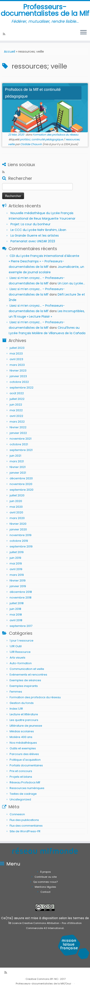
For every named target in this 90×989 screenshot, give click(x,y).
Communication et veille (27, 669)
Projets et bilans (21, 777)
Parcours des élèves (24, 754)
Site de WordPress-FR (25, 831)
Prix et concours (21, 771)
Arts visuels (17, 657)
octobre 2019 (19, 541)
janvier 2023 (18, 376)
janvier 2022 (18, 433)
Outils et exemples (23, 748)
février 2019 (18, 580)
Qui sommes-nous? (45, 882)
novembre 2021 (20, 439)
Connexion (17, 814)
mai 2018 (16, 614)
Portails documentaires (26, 765)
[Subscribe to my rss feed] (5, 34)
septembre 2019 (21, 546)
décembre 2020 (21, 478)
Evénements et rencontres (28, 675)
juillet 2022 (17, 399)
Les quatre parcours (24, 720)
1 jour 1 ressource (21, 640)
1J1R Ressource (20, 652)
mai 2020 (16, 507)
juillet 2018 (17, 603)
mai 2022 (16, 410)
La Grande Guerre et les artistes (34, 235)
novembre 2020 (21, 484)
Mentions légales (45, 887)
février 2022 (18, 427)
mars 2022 (17, 422)
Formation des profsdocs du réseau (55, 134)
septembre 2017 (21, 626)
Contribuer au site (46, 877)
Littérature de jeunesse (26, 726)
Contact (45, 892)
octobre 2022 (19, 382)
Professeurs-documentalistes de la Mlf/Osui (43, 983)
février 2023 (18, 370)
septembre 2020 (21, 490)
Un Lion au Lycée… (71, 283)
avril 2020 (16, 512)
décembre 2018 (21, 592)
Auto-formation (21, 663)
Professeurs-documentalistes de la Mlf (45, 10)
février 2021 (18, 467)
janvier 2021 (18, 473)
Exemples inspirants (24, 686)
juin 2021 (15, 456)
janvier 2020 (18, 529)
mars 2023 (17, 365)
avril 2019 (16, 569)
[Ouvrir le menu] (83, 32)
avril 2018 (16, 620)
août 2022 (17, 393)
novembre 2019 (20, 535)
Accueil (9, 51)
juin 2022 (16, 404)
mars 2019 (17, 575)
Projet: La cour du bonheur (30, 224)
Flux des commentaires (26, 826)
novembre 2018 (20, 597)
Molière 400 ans (21, 737)
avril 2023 (16, 359)
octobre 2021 (19, 444)
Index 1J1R (16, 709)
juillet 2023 (17, 348)
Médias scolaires (22, 731)
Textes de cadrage (23, 794)
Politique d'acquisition (25, 760)
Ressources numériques (27, 788)
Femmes (16, 692)
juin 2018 (15, 609)
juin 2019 (15, 558)
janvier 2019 (18, 586)
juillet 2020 (17, 495)
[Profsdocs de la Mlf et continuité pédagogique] (45, 107)
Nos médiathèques (23, 743)
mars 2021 (17, 461)
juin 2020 (16, 501)
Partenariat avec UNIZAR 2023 (32, 241)
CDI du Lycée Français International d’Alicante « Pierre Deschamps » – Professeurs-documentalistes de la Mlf (44, 261)
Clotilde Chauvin (31, 144)
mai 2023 (16, 353)
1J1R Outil (16, 646)
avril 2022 (16, 416)
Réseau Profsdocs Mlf (25, 782)
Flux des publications (24, 820)
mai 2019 (16, 563)
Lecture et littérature (24, 714)
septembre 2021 (21, 450)
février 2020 (18, 524)
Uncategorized (20, 799)
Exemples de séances (25, 680)
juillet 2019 (17, 552)
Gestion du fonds (22, 703)
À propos (45, 872)
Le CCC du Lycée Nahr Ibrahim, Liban (38, 230)
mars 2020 (17, 518)
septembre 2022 (21, 387)
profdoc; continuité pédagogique (42, 139)
